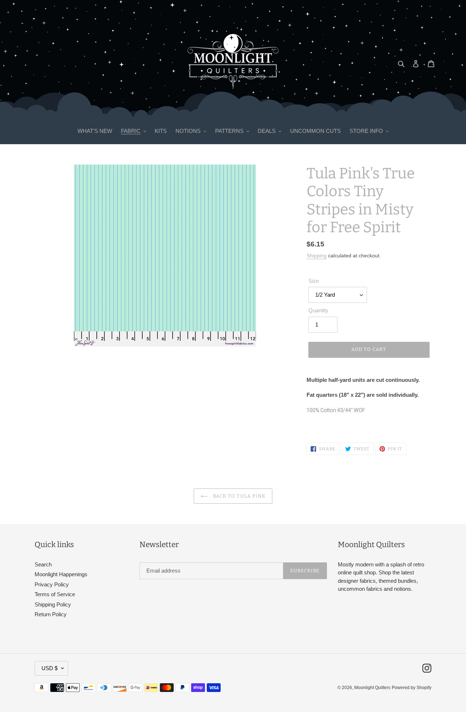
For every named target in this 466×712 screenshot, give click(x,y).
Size (313, 281)
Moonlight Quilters (372, 687)
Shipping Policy (53, 604)
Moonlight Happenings (61, 574)
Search (43, 564)
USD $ (50, 668)
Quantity (318, 310)
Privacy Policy (52, 584)
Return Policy (51, 614)
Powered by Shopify (411, 687)
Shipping (317, 255)
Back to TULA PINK (238, 496)
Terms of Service (55, 594)
